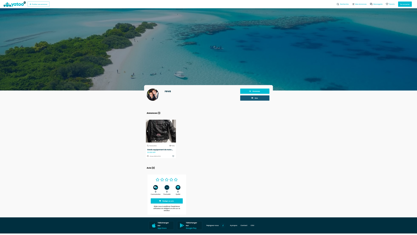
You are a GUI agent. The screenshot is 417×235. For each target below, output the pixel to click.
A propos (233, 225)
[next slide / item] (174, 131)
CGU (252, 225)
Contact (244, 225)
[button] (155, 140)
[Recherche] (337, 4)
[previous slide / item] (147, 131)
